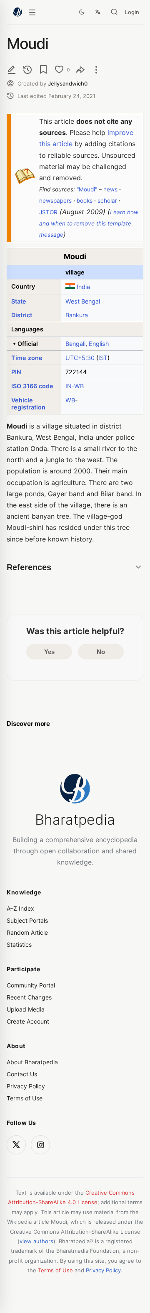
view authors (36, 1241)
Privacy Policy (26, 1086)
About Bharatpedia (32, 1062)
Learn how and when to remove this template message (88, 223)
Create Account (28, 1021)
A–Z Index (20, 908)
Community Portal (31, 985)
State (18, 301)
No (101, 651)
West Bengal (82, 301)
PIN (16, 371)
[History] (27, 70)
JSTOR (48, 212)
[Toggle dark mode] (82, 12)
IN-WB (74, 385)
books (84, 200)
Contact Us (22, 1074)
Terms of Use (24, 1098)
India (83, 286)
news (110, 189)
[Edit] (12, 70)
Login (132, 12)
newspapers (55, 200)
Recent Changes (29, 997)
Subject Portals (27, 920)
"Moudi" (87, 189)
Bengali (75, 343)
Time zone (26, 357)
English (99, 343)
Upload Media (26, 1009)
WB (70, 400)
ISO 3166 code (32, 385)
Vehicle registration (28, 404)
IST (103, 357)
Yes (49, 651)
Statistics (19, 944)
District (21, 314)
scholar (107, 200)
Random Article (27, 932)
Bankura (76, 314)
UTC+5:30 (80, 357)
